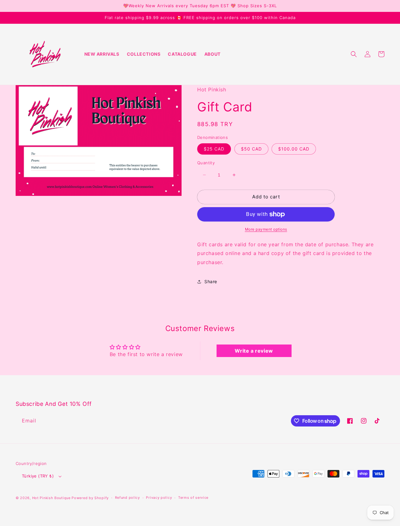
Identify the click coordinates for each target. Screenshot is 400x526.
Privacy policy (159, 497)
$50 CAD (251, 148)
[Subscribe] (121, 421)
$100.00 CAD (293, 148)
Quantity (206, 162)
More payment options (266, 229)
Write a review (254, 351)
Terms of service (193, 497)
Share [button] (210, 281)
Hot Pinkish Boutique (51, 498)
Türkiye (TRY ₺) (38, 475)
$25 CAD (214, 148)
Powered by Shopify (90, 498)
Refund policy (127, 497)
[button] (354, 54)
